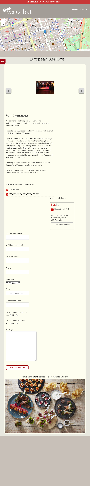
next (81, 91)
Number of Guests (13, 301)
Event (8, 289)
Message (9, 329)
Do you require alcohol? (16, 320)
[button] (45, 31)
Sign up (83, 9)
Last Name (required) (14, 245)
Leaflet (80, 50)
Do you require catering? (16, 312)
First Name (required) (15, 233)
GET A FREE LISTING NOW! (50, 2)
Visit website (13, 189)
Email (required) (12, 256)
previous (9, 91)
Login (75, 9)
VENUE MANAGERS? (34, 2)
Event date (10, 279)
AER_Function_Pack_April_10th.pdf (23, 194)
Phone (8, 268)
